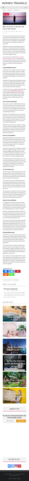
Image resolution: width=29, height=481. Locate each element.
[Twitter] (12, 271)
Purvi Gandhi (15, 319)
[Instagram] (16, 466)
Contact (14, 478)
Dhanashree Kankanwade (9, 31)
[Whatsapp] (12, 274)
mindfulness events (16, 91)
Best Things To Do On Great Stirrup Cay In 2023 (15, 315)
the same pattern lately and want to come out (13, 57)
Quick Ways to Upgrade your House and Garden (16, 381)
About (10, 478)
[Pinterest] (18, 271)
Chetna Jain (15, 401)
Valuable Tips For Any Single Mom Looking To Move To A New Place (15, 396)
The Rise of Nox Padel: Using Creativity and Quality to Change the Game (14, 363)
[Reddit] (6, 274)
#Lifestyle (15, 280)
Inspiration (20, 31)
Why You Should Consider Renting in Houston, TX (15, 348)
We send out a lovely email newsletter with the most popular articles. (14, 417)
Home (4, 10)
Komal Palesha (15, 368)
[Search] (25, 7)
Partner (18, 478)
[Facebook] (6, 271)
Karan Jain (15, 352)
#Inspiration (7, 280)
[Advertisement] (14, 440)
